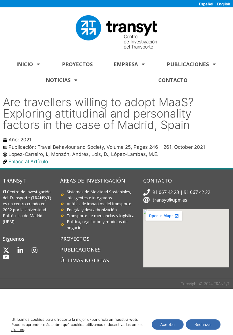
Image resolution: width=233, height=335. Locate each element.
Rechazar (203, 324)
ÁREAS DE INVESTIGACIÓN (92, 180)
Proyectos (77, 64)
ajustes (17, 329)
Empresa (126, 64)
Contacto (173, 80)
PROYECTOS (75, 238)
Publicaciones (188, 64)
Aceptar (167, 324)
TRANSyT (14, 180)
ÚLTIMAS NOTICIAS (84, 260)
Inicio (24, 64)
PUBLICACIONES (80, 249)
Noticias (58, 80)
